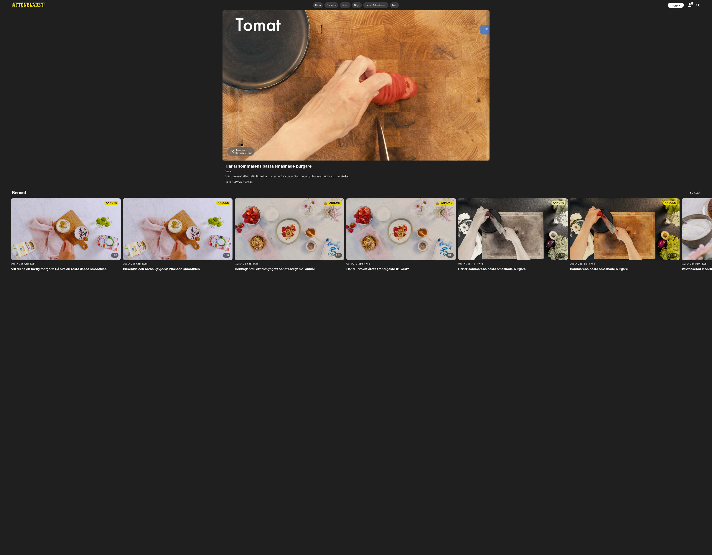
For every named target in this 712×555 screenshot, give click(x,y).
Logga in (675, 5)
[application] (356, 85)
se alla (695, 192)
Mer (394, 5)
